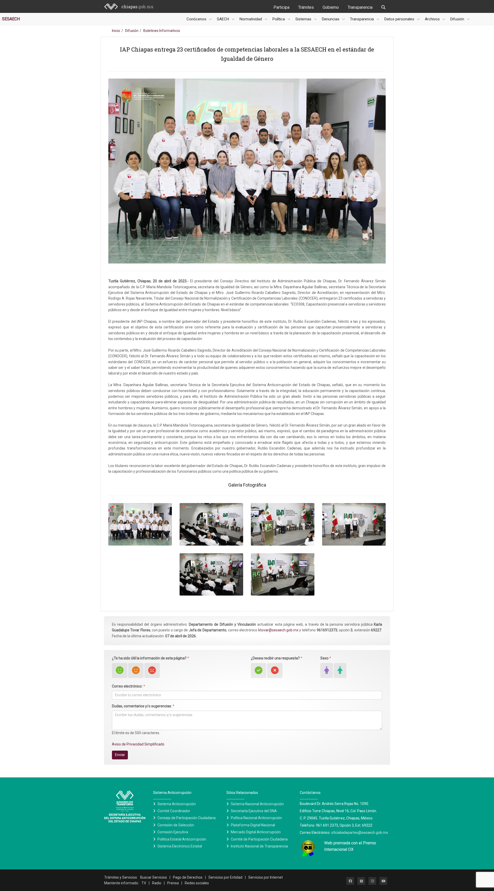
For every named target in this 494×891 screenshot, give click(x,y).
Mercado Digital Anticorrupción (256, 832)
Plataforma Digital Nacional (253, 825)
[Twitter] (361, 881)
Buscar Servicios (153, 877)
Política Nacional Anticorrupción (256, 818)
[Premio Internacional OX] (308, 848)
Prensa (173, 883)
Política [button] (279, 19)
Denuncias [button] (331, 19)
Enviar (120, 755)
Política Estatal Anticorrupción (181, 839)
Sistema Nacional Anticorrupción (257, 804)
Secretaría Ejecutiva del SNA (254, 811)
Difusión (131, 31)
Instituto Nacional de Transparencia (259, 846)
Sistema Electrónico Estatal (179, 846)
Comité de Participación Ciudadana (259, 839)
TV (144, 883)
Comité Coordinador (173, 811)
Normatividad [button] (251, 19)
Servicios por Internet (265, 877)
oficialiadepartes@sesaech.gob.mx (359, 832)
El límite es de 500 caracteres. (136, 733)
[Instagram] (372, 881)
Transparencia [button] (362, 19)
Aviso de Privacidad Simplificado (138, 744)
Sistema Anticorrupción (176, 804)
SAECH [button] (223, 19)
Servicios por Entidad (225, 877)
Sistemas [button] (303, 19)
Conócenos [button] (197, 19)
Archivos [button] (433, 19)
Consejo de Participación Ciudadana (186, 818)
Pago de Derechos (187, 877)
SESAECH (11, 18)
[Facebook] (350, 881)
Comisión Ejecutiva (172, 832)
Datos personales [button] (399, 19)
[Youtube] (383, 881)
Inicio (116, 31)
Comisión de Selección (175, 825)
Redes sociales (197, 883)
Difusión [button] (457, 19)
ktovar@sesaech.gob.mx (278, 630)
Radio (156, 883)
